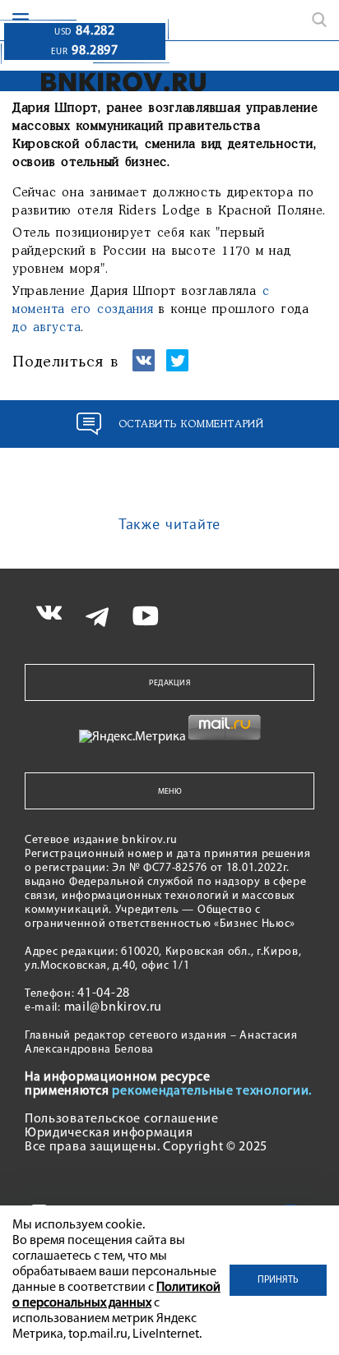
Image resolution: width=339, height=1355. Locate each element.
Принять (278, 1280)
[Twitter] (177, 368)
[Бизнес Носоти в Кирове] (118, 81)
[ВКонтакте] (143, 368)
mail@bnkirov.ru (113, 1007)
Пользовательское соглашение (122, 1119)
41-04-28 (103, 993)
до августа (46, 328)
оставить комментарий (191, 424)
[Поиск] (319, 19)
